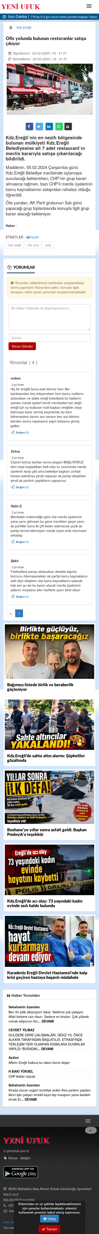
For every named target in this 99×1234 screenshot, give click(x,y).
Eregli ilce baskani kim (22, 1053)
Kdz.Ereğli (24, 27)
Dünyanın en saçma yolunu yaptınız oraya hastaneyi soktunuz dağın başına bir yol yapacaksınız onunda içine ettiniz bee (46, 1035)
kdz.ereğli (14, 245)
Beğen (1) (22, 432)
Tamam (51, 1229)
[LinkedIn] (49, 126)
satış (48, 245)
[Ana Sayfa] (26, 1132)
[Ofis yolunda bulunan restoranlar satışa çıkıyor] (49, 88)
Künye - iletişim (19, 1148)
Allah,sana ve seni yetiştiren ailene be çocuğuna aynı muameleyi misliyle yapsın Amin (44, 1014)
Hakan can (14, 1007)
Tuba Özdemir (16, 1080)
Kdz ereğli (13, 1025)
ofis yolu (33, 245)
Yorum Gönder (22, 346)
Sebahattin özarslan (21, 1062)
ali (7, 1048)
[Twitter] (39, 126)
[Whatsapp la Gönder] (59, 126)
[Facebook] (29, 126)
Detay (51, 1218)
